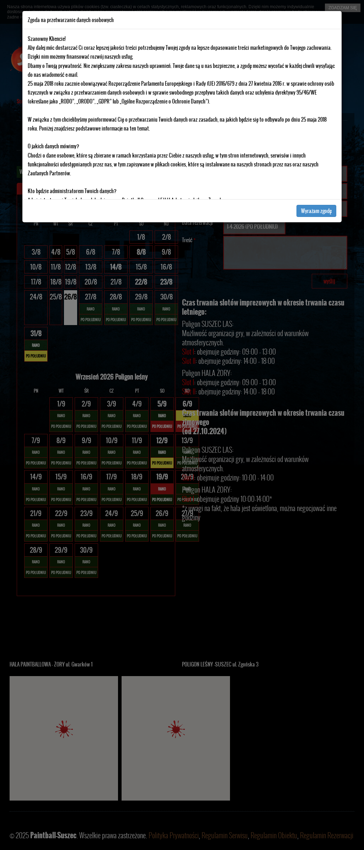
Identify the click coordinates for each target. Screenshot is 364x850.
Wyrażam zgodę (316, 211)
